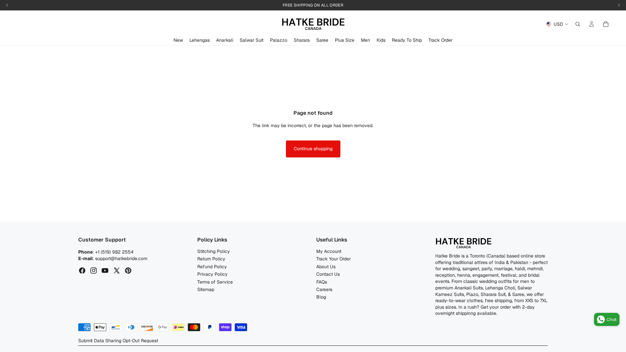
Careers (324, 289)
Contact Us (328, 274)
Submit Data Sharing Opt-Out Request (118, 341)
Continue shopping (313, 149)
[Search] (578, 24)
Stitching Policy (213, 251)
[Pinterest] (128, 271)
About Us (325, 267)
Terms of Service (215, 282)
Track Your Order (333, 259)
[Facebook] (82, 271)
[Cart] (606, 24)
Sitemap (205, 289)
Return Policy (211, 259)
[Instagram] (93, 271)
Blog (321, 297)
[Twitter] (117, 271)
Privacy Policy (212, 274)
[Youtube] (105, 271)
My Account (328, 251)
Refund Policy (212, 267)
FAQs (321, 282)
